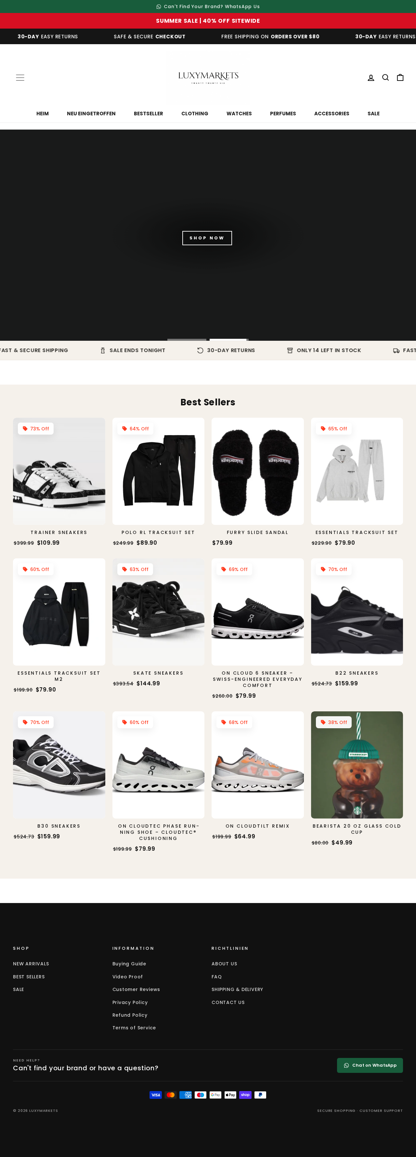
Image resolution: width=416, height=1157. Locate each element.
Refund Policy (130, 1015)
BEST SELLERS (29, 976)
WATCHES (239, 113)
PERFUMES (283, 113)
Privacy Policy (130, 1002)
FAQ (217, 976)
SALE (374, 113)
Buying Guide (129, 963)
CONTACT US (228, 1002)
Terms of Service (134, 1027)
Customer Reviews (136, 989)
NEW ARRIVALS (31, 963)
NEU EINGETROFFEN (91, 113)
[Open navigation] (20, 77)
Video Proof (127, 976)
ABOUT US (224, 963)
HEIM (42, 113)
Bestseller (148, 113)
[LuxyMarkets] (208, 78)
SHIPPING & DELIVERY (237, 989)
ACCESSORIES (331, 113)
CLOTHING (194, 113)
